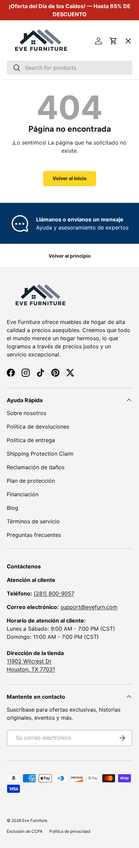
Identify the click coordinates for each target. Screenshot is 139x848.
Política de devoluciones (38, 426)
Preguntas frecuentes (34, 534)
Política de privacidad (69, 831)
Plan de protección (31, 480)
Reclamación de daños (35, 467)
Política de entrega (31, 440)
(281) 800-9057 (54, 593)
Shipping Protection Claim (40, 453)
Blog (12, 507)
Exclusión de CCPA (25, 831)
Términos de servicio (33, 521)
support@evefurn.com (88, 607)
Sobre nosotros (26, 413)
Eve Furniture (34, 820)
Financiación (22, 494)
